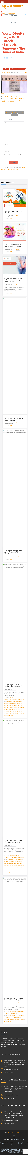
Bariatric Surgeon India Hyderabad (15, 1132)
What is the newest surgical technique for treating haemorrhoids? (13, 279)
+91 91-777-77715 (9, 1072)
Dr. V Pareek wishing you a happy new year (13, 419)
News (23, 96)
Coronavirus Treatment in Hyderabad (15, 1015)
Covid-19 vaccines (20, 1019)
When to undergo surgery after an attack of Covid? (13, 841)
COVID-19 (13, 1019)
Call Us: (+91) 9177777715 (12, 6)
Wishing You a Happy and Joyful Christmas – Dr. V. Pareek (13, 552)
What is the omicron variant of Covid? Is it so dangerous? (14, 999)
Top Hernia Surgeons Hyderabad (17, 699)
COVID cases (7, 1017)
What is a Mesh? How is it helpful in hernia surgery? (13, 685)
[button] (2, 2)
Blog (4, 96)
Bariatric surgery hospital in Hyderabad (11, 98)
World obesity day (11, 101)
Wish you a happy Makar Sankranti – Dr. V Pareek (12, 245)
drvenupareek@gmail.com (11, 1069)
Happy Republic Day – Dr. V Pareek (13, 212)
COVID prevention (14, 1017)
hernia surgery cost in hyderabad (11, 703)
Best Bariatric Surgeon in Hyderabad (13, 96)
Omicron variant (13, 1013)
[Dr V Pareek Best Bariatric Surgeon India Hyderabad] (5, 17)
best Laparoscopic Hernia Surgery (14, 701)
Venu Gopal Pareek (5, 72)
